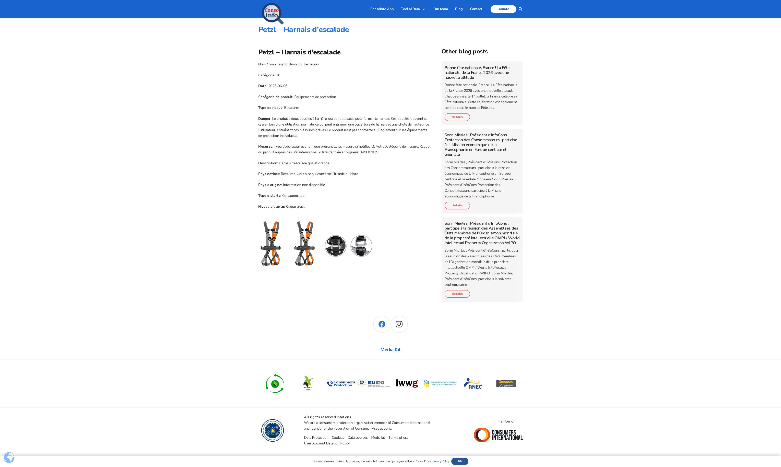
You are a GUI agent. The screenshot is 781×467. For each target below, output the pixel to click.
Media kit (378, 437)
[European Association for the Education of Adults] (440, 369)
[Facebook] (381, 324)
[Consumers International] (498, 435)
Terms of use (398, 437)
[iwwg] (407, 369)
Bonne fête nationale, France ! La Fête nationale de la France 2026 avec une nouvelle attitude (477, 72)
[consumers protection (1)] (341, 369)
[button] (520, 9)
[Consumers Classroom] (506, 369)
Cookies (338, 437)
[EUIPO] (374, 369)
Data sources (358, 437)
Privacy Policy (441, 461)
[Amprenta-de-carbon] (274, 369)
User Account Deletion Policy (327, 443)
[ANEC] (473, 369)
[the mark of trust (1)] (308, 369)
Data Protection (316, 437)
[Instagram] (399, 324)
